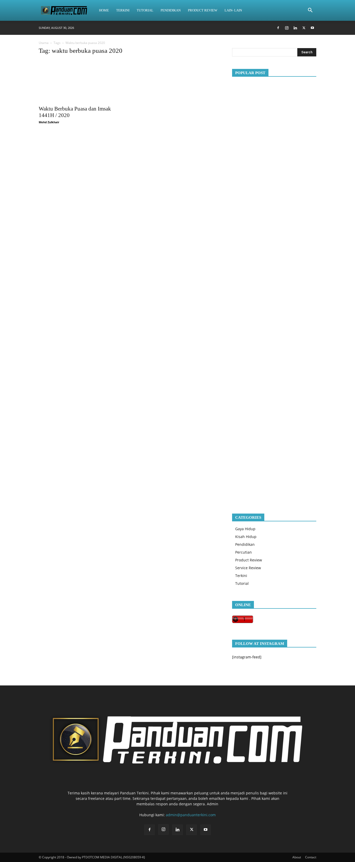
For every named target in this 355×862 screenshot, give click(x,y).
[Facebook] (278, 28)
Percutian (243, 552)
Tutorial (145, 10)
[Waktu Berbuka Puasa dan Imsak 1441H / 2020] (81, 81)
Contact (310, 857)
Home (104, 10)
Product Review (202, 10)
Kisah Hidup (246, 536)
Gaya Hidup (245, 528)
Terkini (122, 10)
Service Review (248, 567)
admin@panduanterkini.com (191, 814)
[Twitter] (304, 28)
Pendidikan (171, 10)
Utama (44, 43)
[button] (310, 10)
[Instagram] (287, 28)
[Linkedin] (295, 28)
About (296, 857)
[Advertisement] (274, 291)
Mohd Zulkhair (49, 122)
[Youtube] (312, 28)
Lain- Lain (233, 10)
